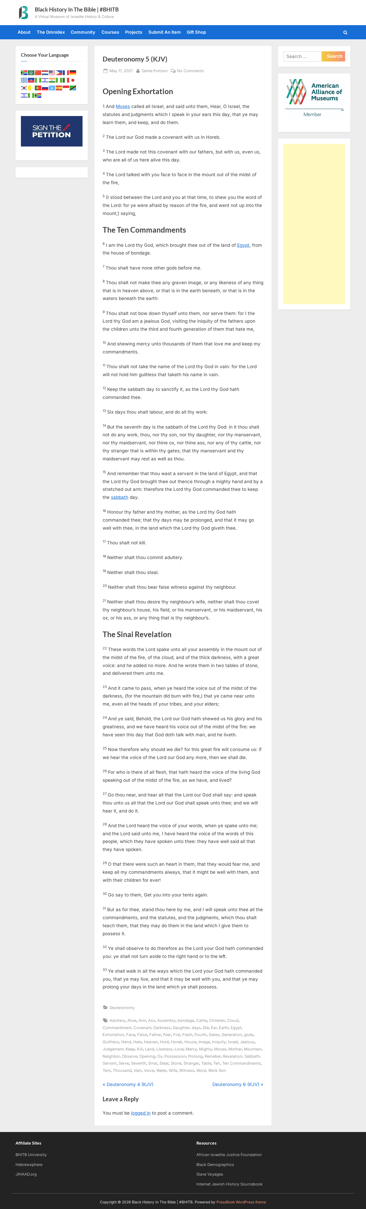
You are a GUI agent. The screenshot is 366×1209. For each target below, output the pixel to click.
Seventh (138, 1063)
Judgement (113, 1049)
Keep (130, 1049)
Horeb (176, 1041)
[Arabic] (31, 72)
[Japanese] (73, 80)
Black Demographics (215, 1164)
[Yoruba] (31, 95)
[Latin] (31, 87)
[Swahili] (73, 87)
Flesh (187, 1034)
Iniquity (219, 1041)
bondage (186, 1020)
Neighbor (111, 1056)
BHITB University (31, 1154)
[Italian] (66, 80)
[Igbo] (59, 80)
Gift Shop (196, 32)
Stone (176, 1063)
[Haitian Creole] (31, 80)
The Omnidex (51, 32)
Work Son (217, 1070)
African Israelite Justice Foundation (229, 1154)
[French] (66, 72)
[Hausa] (38, 80)
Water (161, 1070)
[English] (52, 72)
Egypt (243, 245)
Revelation (232, 1056)
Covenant (142, 1027)
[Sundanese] (66, 87)
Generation (232, 1034)
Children (217, 1020)
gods (248, 1034)
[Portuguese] (38, 87)
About (24, 32)
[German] (73, 72)
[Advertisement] (314, 224)
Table (206, 1063)
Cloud (232, 1020)
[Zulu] (38, 95)
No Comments (190, 71)
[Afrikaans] (24, 72)
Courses (110, 32)
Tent (107, 1070)
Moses (123, 106)
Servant (110, 1063)
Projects (133, 32)
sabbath (119, 497)
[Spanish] (59, 87)
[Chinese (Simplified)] (38, 72)
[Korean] (24, 87)
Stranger (191, 1063)
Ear (214, 1027)
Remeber (213, 1056)
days (196, 1027)
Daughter (181, 1027)
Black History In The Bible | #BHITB (77, 9)
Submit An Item (164, 32)
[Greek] (24, 80)
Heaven (151, 1041)
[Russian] (45, 87)
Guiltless (111, 1041)
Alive (131, 1020)
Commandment (117, 1027)
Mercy (191, 1049)
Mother (235, 1049)
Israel (233, 1041)
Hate (137, 1041)
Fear (167, 1034)
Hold (164, 1041)
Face (130, 1034)
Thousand (122, 1070)
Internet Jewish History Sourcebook (229, 1184)
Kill (140, 1049)
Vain (138, 1070)
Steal (164, 1063)
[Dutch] (45, 72)
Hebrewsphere (29, 1164)
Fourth (201, 1034)
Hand (126, 1041)
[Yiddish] (24, 95)
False (142, 1034)
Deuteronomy (122, 1007)
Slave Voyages (209, 1174)
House (190, 1041)
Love (179, 1049)
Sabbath (252, 1056)
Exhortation (113, 1034)
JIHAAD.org (26, 1174)
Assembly (166, 1020)
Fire (176, 1034)
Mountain (253, 1049)
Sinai (152, 1063)
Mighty (205, 1049)
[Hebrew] (45, 80)
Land (149, 1049)
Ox (159, 1056)
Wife (173, 1070)
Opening (147, 1056)
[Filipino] (59, 72)
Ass (151, 1020)
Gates (214, 1034)
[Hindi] (52, 80)
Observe (129, 1056)
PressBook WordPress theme (241, 1202)
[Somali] (52, 87)
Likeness (164, 1049)
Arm (142, 1020)
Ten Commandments (241, 1063)
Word (201, 1070)
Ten (216, 1063)
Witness (186, 1070)
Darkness (162, 1027)
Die (206, 1027)
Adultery (117, 1020)
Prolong (195, 1056)
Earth (224, 1027)
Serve (124, 1063)
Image (204, 1041)
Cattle (201, 1020)
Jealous (247, 1041)
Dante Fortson (155, 70)
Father (155, 1034)
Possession (175, 1056)
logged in (141, 1113)
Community (83, 32)
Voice (149, 1070)
